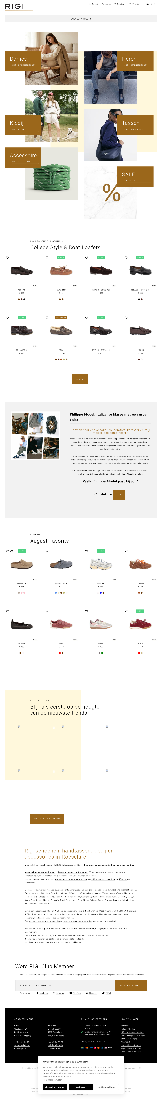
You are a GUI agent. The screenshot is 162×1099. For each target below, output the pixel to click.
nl (147, 4)
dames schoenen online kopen (73, 872)
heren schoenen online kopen (40, 872)
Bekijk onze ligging (22, 1035)
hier (119, 494)
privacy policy (131, 1068)
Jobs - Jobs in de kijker (131, 1051)
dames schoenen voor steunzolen (44, 921)
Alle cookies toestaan (55, 1087)
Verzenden (126, 1025)
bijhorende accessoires (103, 879)
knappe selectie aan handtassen (71, 879)
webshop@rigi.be (22, 1045)
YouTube (77, 992)
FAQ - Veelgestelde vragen (133, 1035)
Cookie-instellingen (106, 1087)
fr (151, 4)
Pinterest (93, 992)
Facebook (43, 992)
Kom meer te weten (52, 1079)
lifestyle (123, 879)
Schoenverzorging (129, 1038)
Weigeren (81, 1087)
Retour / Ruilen (128, 1028)
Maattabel (125, 1041)
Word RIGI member (130, 985)
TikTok (108, 992)
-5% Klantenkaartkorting (132, 1031)
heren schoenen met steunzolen (77, 921)
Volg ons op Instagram (47, 818)
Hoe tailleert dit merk (131, 1045)
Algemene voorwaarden (132, 1048)
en (155, 4)
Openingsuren (20, 1048)
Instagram (60, 992)
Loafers (80, 379)
